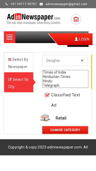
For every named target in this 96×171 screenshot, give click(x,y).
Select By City (18, 83)
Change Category (65, 130)
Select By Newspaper (18, 63)
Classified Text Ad (65, 100)
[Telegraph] (65, 85)
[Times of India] (65, 72)
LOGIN (83, 39)
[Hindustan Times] (65, 77)
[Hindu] (65, 81)
